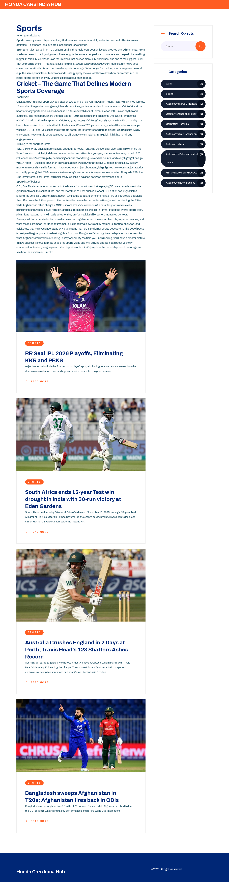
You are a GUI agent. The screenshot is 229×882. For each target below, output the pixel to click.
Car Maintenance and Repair (184, 114)
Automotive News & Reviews (184, 104)
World (184, 83)
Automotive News (184, 144)
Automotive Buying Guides (184, 183)
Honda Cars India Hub (33, 4)
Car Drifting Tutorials (184, 124)
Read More (39, 381)
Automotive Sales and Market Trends (184, 158)
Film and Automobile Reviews (184, 172)
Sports (34, 343)
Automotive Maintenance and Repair (185, 134)
